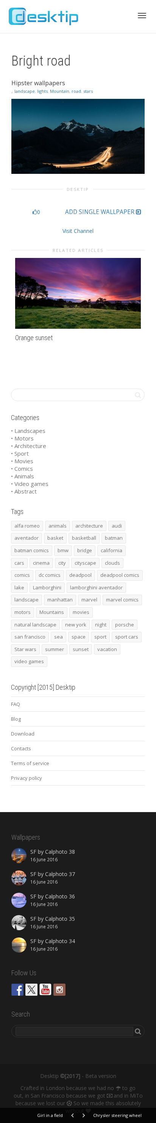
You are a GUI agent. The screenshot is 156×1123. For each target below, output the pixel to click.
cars (19, 562)
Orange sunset (34, 338)
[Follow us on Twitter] (31, 990)
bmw (63, 550)
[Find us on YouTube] (45, 990)
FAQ (15, 704)
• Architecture (28, 446)
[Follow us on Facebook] (17, 990)
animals (57, 525)
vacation (107, 649)
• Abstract (24, 491)
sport (100, 636)
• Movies (22, 461)
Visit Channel (78, 230)
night (100, 624)
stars (88, 91)
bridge (84, 550)
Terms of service (30, 763)
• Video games (29, 483)
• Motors (22, 438)
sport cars (126, 636)
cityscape (85, 562)
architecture (89, 525)
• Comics (22, 468)
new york (75, 624)
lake (19, 587)
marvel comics (122, 599)
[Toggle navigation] (142, 15)
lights (42, 91)
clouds (112, 562)
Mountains (51, 612)
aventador (26, 537)
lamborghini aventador (96, 587)
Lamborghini (47, 587)
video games (29, 661)
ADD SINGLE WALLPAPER (100, 212)
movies (81, 612)
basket (55, 537)
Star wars (25, 649)
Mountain (59, 91)
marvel (89, 599)
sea (58, 636)
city (62, 562)
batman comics (31, 550)
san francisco (29, 636)
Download (22, 733)
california (111, 550)
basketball (84, 537)
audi (117, 525)
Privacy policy (26, 778)
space (79, 636)
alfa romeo (27, 525)
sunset (81, 649)
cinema (41, 562)
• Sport (20, 453)
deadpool (80, 575)
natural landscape (35, 624)
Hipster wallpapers (38, 83)
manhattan (60, 599)
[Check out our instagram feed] (59, 990)
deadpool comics (119, 575)
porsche (124, 624)
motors (22, 612)
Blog (16, 718)
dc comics (50, 575)
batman (114, 537)
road (76, 91)
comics (22, 575)
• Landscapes (28, 430)
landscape (24, 91)
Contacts (21, 748)
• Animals (22, 476)
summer (54, 649)
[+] (78, 293)
